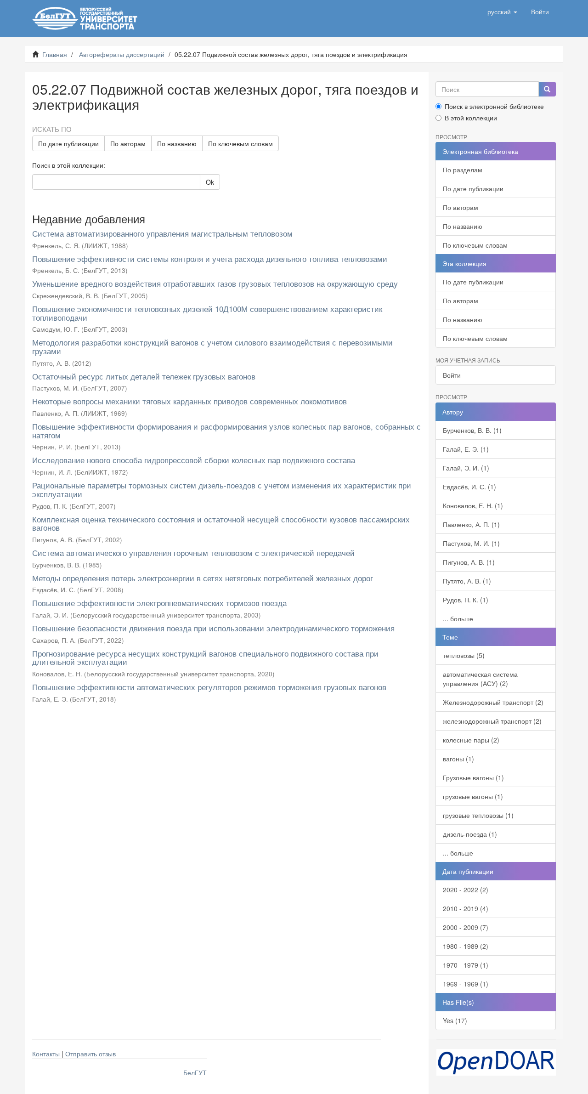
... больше (458, 618)
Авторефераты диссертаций (121, 54)
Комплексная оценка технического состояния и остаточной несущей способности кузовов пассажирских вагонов (221, 523)
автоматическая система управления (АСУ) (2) (480, 678)
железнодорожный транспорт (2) (492, 721)
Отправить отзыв (90, 1053)
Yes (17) (455, 1020)
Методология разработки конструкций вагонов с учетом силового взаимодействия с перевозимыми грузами (212, 346)
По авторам (128, 143)
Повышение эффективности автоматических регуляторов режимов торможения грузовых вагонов (209, 686)
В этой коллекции (471, 117)
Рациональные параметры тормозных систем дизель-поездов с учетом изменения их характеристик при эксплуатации (221, 489)
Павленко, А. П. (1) (471, 524)
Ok (210, 182)
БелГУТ (195, 1072)
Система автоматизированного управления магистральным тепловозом (162, 233)
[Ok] (547, 89)
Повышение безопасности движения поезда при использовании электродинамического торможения (213, 628)
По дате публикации (68, 143)
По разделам (462, 169)
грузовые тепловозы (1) (478, 815)
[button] (502, 11)
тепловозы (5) (464, 655)
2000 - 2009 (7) (465, 927)
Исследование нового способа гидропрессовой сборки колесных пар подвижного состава (193, 459)
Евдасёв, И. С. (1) (469, 486)
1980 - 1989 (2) (465, 946)
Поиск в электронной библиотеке (494, 106)
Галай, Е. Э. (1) (466, 448)
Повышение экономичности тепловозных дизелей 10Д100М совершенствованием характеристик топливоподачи (207, 313)
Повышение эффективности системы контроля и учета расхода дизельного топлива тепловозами (209, 258)
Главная (54, 54)
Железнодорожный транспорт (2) (493, 702)
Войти (452, 375)
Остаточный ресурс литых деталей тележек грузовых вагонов (143, 376)
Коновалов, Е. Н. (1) (473, 505)
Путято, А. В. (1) (467, 580)
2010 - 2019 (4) (465, 908)
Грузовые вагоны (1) (473, 777)
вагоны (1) (458, 758)
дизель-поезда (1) (470, 834)
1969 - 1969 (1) (465, 983)
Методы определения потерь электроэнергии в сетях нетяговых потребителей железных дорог (202, 578)
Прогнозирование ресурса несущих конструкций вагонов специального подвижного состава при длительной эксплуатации (205, 657)
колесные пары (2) (471, 739)
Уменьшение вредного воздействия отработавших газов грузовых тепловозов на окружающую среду (215, 283)
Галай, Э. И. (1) (466, 467)
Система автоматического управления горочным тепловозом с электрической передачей (193, 552)
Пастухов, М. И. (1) (471, 543)
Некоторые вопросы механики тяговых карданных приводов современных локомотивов (189, 401)
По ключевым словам (240, 143)
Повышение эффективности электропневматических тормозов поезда (159, 602)
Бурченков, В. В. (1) (472, 430)
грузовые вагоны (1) (473, 796)
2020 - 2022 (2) (465, 889)
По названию (177, 143)
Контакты (46, 1053)
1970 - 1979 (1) (465, 964)
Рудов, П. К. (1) (465, 599)
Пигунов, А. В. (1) (469, 562)
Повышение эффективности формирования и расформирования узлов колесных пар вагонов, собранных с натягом (226, 430)
